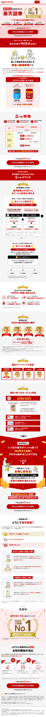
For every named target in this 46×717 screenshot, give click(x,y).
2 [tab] (23, 238)
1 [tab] (21, 238)
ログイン (14, 678)
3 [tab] (24, 238)
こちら (40, 232)
